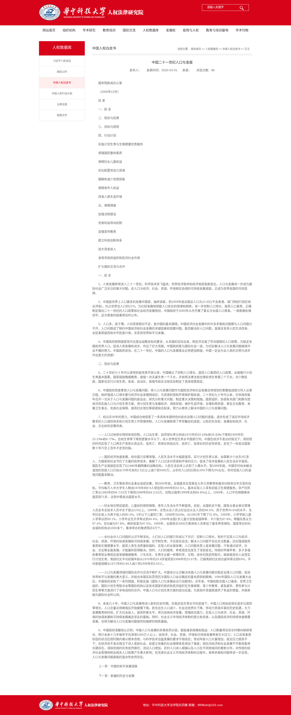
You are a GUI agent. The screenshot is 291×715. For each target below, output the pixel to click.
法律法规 (62, 104)
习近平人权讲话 (62, 60)
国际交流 (129, 30)
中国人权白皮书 (62, 82)
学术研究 (89, 30)
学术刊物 (242, 30)
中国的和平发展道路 (124, 666)
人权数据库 (151, 30)
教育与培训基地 (217, 30)
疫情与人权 (191, 30)
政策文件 (62, 115)
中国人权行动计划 (62, 93)
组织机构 (69, 30)
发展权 (171, 30)
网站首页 (49, 30)
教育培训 (109, 30)
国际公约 (62, 71)
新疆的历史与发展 (122, 675)
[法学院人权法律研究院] (90, 12)
